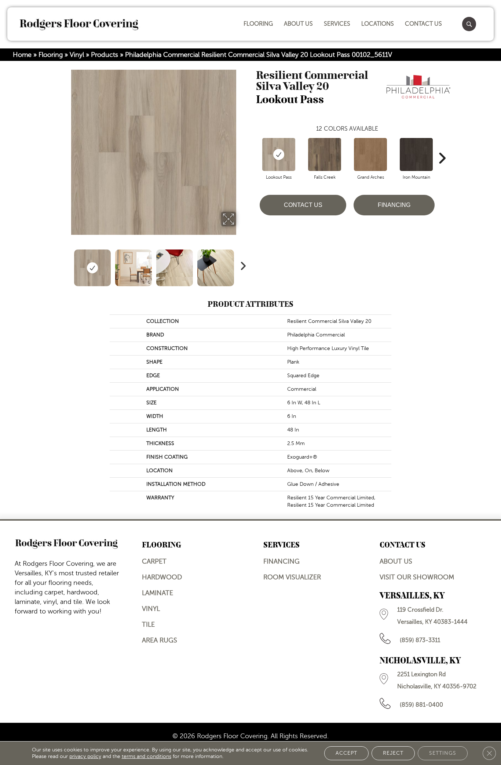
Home (22, 54)
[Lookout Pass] (278, 154)
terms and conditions (146, 756)
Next (241, 264)
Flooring (51, 54)
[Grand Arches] (370, 154)
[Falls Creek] (324, 154)
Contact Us (303, 205)
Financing (394, 205)
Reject (393, 753)
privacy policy (85, 756)
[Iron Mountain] (416, 154)
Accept (346, 753)
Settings (442, 753)
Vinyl (77, 54)
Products (104, 54)
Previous (66, 264)
